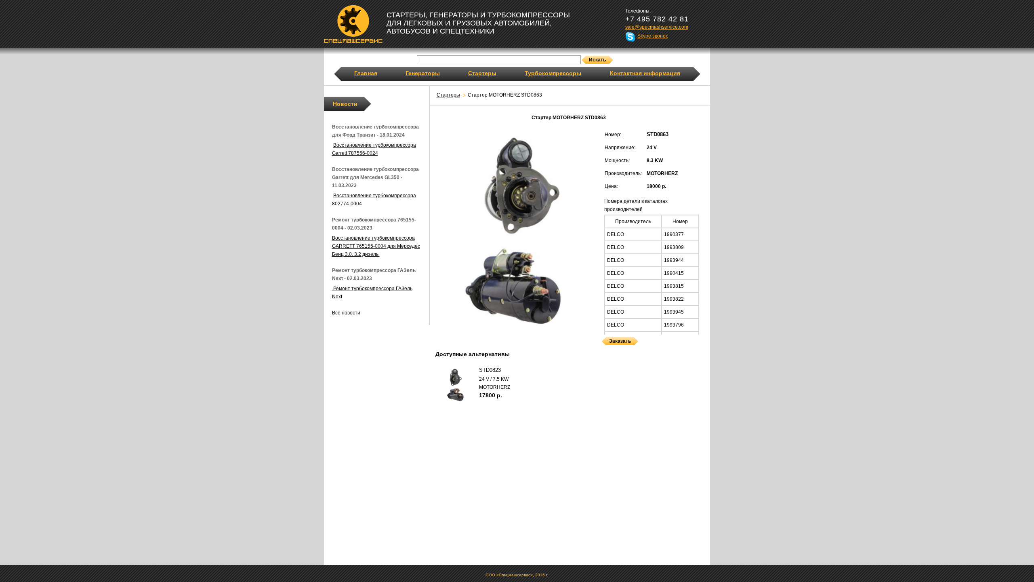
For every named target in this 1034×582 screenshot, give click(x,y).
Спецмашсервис (353, 24)
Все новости (346, 313)
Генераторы (423, 73)
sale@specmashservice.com (656, 27)
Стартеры (482, 73)
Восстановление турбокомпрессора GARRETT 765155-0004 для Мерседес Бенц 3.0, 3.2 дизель (376, 246)
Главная (365, 73)
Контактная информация (645, 73)
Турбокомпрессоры (553, 73)
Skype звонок (652, 36)
